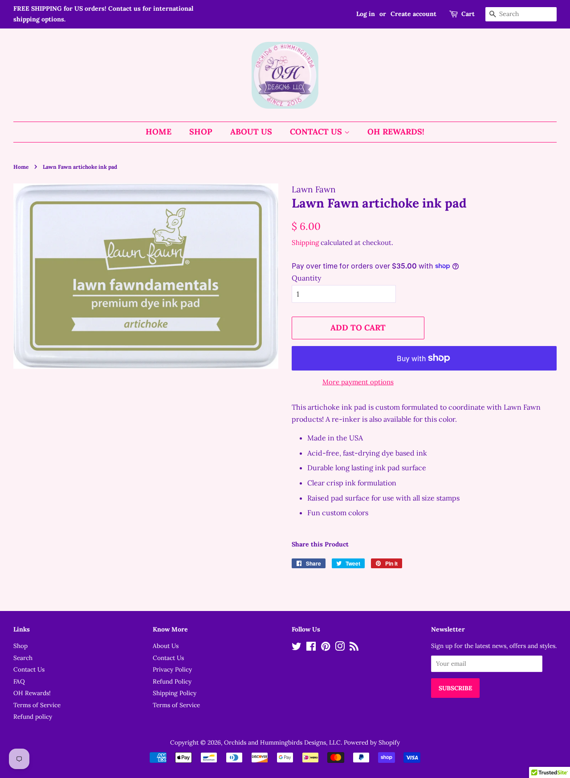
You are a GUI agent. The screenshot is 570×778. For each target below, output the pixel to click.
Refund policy (32, 717)
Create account (413, 14)
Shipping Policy (174, 693)
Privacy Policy (172, 669)
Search (23, 658)
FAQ (19, 681)
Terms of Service (37, 705)
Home (158, 131)
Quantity (306, 277)
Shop (200, 131)
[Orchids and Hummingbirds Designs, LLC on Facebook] (311, 648)
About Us (251, 131)
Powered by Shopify (372, 742)
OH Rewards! (395, 131)
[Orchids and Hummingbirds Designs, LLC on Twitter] (296, 648)
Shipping (305, 242)
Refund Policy (172, 681)
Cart (468, 14)
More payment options (358, 382)
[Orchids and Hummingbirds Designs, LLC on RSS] (354, 648)
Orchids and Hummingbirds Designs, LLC (282, 742)
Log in (365, 14)
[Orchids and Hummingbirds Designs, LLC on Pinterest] (325, 648)
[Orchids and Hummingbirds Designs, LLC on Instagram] (340, 648)
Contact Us (317, 131)
